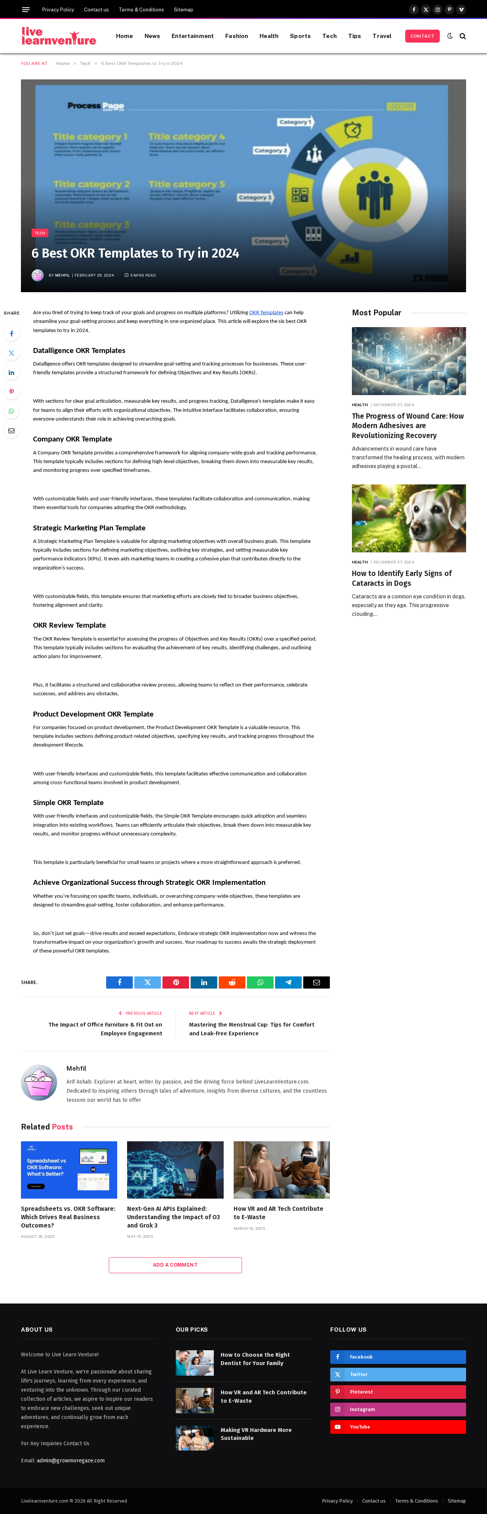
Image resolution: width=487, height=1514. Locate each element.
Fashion (236, 35)
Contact (422, 36)
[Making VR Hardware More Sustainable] (195, 1438)
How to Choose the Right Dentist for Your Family (255, 1358)
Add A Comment (175, 1265)
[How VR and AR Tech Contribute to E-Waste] (282, 1170)
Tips (354, 35)
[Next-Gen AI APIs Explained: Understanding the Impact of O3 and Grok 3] (175, 1170)
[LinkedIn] (11, 372)
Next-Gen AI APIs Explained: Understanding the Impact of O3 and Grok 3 (173, 1217)
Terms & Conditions (141, 10)
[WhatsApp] (11, 411)
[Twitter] (11, 353)
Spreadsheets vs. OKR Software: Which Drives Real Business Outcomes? (68, 1217)
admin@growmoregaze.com (71, 1460)
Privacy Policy (58, 10)
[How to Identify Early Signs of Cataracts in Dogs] (409, 518)
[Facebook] (11, 333)
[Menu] (26, 9)
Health (269, 35)
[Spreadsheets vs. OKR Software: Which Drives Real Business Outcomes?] (69, 1170)
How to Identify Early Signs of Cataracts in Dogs (402, 578)
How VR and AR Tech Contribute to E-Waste (278, 1213)
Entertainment (193, 35)
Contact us (96, 10)
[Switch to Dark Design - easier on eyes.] (450, 36)
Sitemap (183, 10)
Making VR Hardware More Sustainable (256, 1434)
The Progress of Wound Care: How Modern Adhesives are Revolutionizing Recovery (408, 426)
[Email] (11, 430)
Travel (382, 35)
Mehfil (62, 275)
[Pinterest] (11, 391)
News (153, 35)
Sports (300, 35)
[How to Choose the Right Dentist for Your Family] (195, 1363)
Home (124, 35)
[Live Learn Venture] (59, 36)
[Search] (462, 35)
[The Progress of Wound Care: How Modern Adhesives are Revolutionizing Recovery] (409, 361)
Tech (329, 35)
